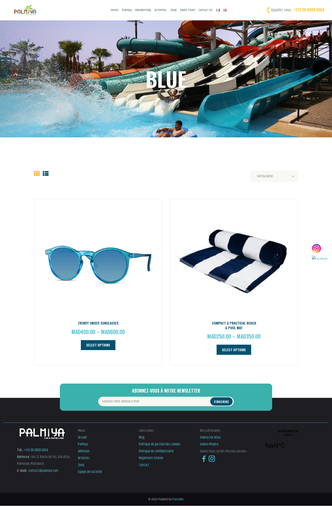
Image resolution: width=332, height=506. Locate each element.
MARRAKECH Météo (288, 442)
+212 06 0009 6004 (36, 450)
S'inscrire (221, 401)
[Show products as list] (46, 174)
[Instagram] (319, 248)
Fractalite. (177, 499)
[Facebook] (319, 259)
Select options (98, 344)
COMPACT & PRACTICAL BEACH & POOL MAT (234, 325)
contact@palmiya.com (43, 471)
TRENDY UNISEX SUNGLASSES (98, 323)
